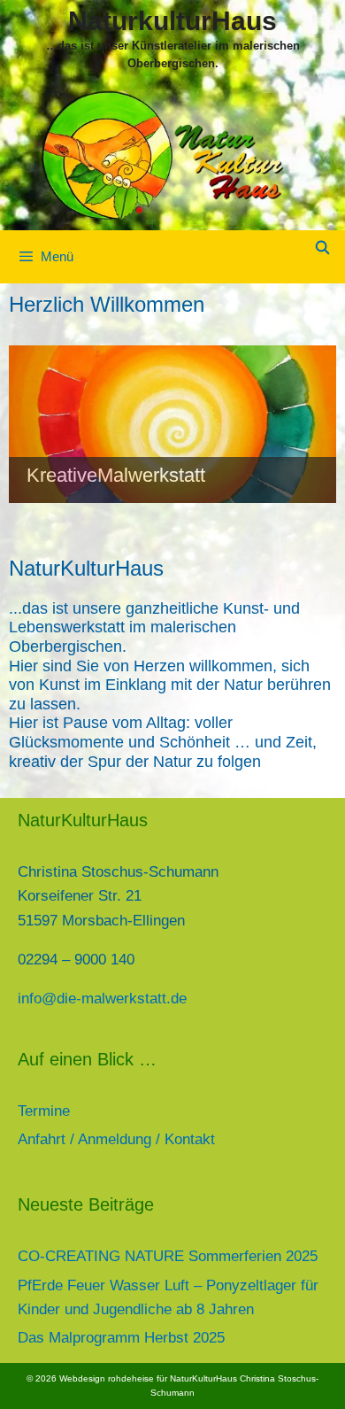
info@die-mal (61, 998)
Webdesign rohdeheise (106, 1378)
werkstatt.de (146, 998)
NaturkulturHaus (172, 20)
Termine (44, 1111)
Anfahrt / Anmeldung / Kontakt (116, 1139)
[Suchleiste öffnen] (322, 248)
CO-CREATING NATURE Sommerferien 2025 (168, 1256)
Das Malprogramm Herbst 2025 (121, 1337)
